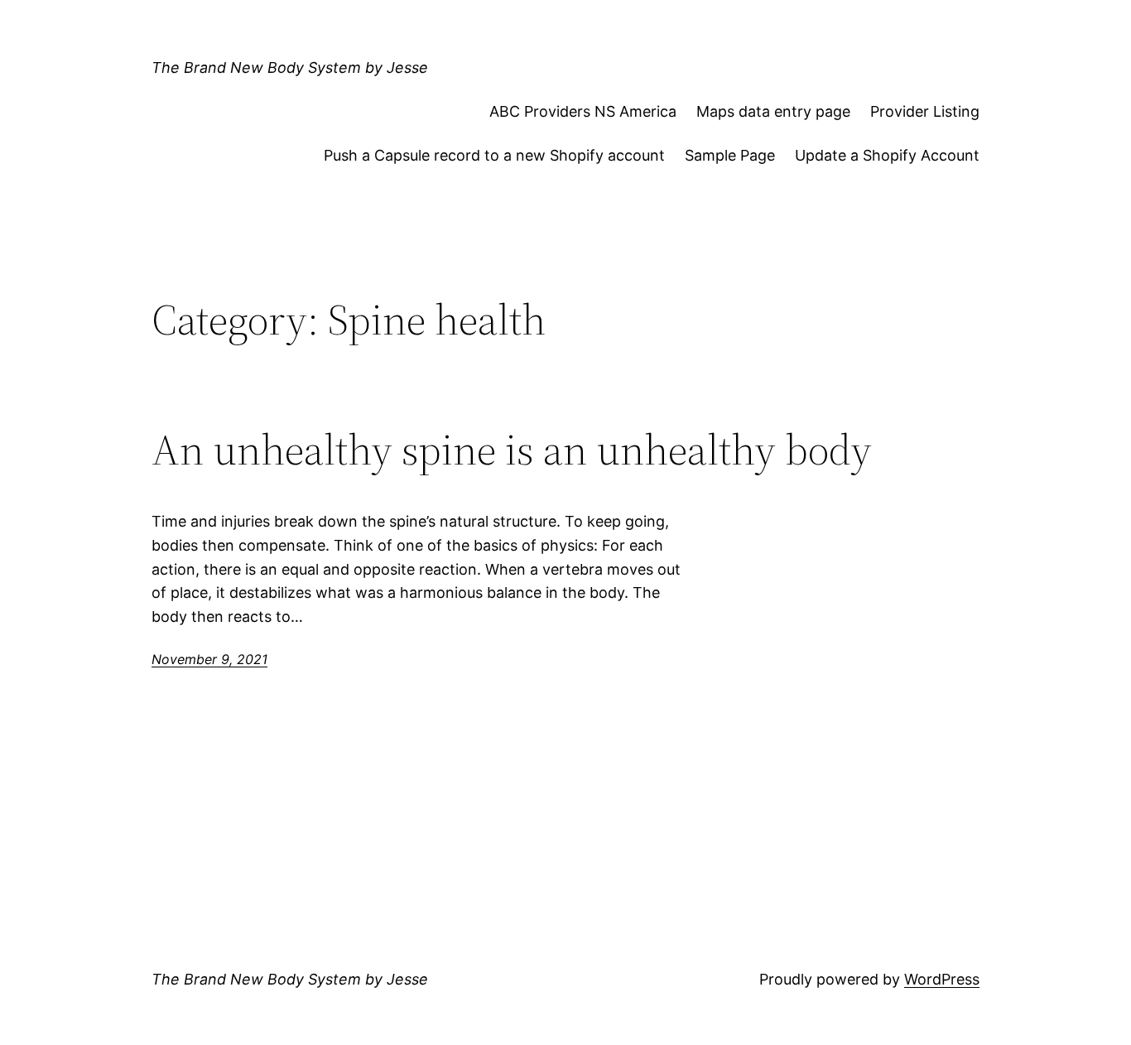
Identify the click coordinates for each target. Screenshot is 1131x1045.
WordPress (941, 979)
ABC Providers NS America (582, 111)
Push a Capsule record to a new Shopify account (494, 155)
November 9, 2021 (209, 659)
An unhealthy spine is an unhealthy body (512, 449)
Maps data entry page (773, 111)
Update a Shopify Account (887, 155)
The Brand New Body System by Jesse (290, 67)
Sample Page (730, 155)
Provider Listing (924, 111)
